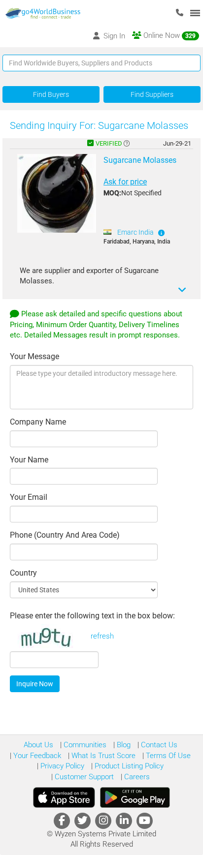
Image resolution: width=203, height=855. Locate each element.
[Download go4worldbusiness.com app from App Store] (64, 797)
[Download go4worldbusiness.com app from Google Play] (135, 797)
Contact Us (158, 744)
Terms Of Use (167, 755)
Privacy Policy (61, 766)
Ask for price (125, 181)
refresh (102, 636)
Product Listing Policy (128, 766)
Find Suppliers (152, 94)
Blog (123, 744)
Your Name (29, 459)
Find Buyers (51, 94)
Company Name (38, 422)
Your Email (28, 497)
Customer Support (83, 776)
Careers (136, 776)
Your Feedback (36, 755)
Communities (84, 744)
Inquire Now (34, 684)
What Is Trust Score (102, 755)
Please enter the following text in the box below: (92, 615)
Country (23, 573)
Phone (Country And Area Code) (65, 535)
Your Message (34, 356)
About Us (38, 744)
